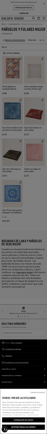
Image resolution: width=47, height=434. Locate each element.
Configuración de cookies (23, 420)
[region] (23, 411)
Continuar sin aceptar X (37, 392)
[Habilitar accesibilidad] (5, 429)
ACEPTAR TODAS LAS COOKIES (23, 427)
